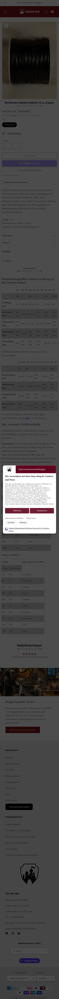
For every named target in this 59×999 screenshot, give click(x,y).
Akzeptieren (42, 511)
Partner (23, 522)
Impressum (31, 518)
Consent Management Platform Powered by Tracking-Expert (29, 529)
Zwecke (11, 522)
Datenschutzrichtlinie (14, 518)
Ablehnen (17, 511)
